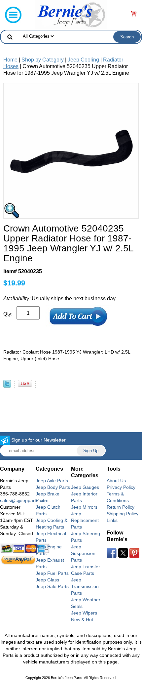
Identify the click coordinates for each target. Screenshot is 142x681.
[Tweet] (7, 386)
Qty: (8, 314)
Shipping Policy (122, 513)
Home (10, 60)
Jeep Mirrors (84, 507)
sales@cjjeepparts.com (24, 500)
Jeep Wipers (84, 613)
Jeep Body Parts (53, 487)
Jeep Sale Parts (52, 586)
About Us (116, 480)
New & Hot (82, 619)
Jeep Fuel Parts (52, 573)
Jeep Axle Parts (52, 480)
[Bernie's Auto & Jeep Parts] (71, 14)
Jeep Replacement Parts (85, 520)
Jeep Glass (47, 579)
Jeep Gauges (85, 487)
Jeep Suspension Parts (83, 553)
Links (112, 520)
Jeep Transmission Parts (85, 586)
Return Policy (120, 507)
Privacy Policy (121, 487)
